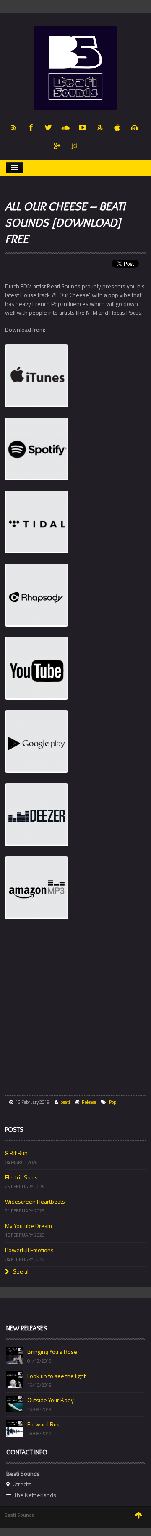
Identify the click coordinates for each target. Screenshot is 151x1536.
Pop (112, 1102)
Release (89, 1102)
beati (65, 1102)
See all (21, 1271)
